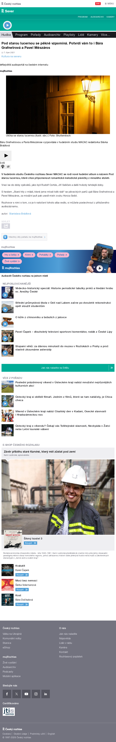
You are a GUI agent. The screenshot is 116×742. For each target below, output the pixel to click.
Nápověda (65, 638)
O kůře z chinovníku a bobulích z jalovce (41, 317)
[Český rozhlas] (11, 3)
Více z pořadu (12, 378)
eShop (6, 647)
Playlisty (69, 35)
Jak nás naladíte (68, 633)
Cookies (7, 734)
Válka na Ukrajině (12, 633)
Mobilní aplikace (12, 676)
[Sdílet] (8, 167)
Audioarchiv (97, 17)
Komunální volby (12, 638)
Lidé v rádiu (65, 643)
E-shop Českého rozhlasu (21, 445)
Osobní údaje (20, 734)
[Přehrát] (5, 156)
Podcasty (8, 671)
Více (105, 35)
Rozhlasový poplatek (70, 656)
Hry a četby (11, 254)
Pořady (36, 35)
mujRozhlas (8, 247)
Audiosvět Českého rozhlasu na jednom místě (25, 276)
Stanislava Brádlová (20, 213)
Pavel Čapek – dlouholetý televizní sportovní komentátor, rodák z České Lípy (63, 331)
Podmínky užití (37, 734)
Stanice (7, 643)
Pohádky (43, 254)
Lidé (81, 35)
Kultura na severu (11, 56)
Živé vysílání (11, 261)
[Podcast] (2, 167)
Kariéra (63, 647)
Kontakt (63, 652)
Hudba (6, 35)
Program (82, 17)
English (51, 734)
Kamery (110, 17)
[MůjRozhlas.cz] (6, 71)
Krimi (28, 254)
